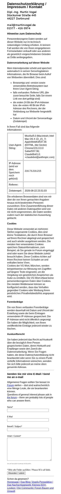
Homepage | (13, 482)
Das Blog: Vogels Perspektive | (37, 482)
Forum (10, 385)
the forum (12, 397)
